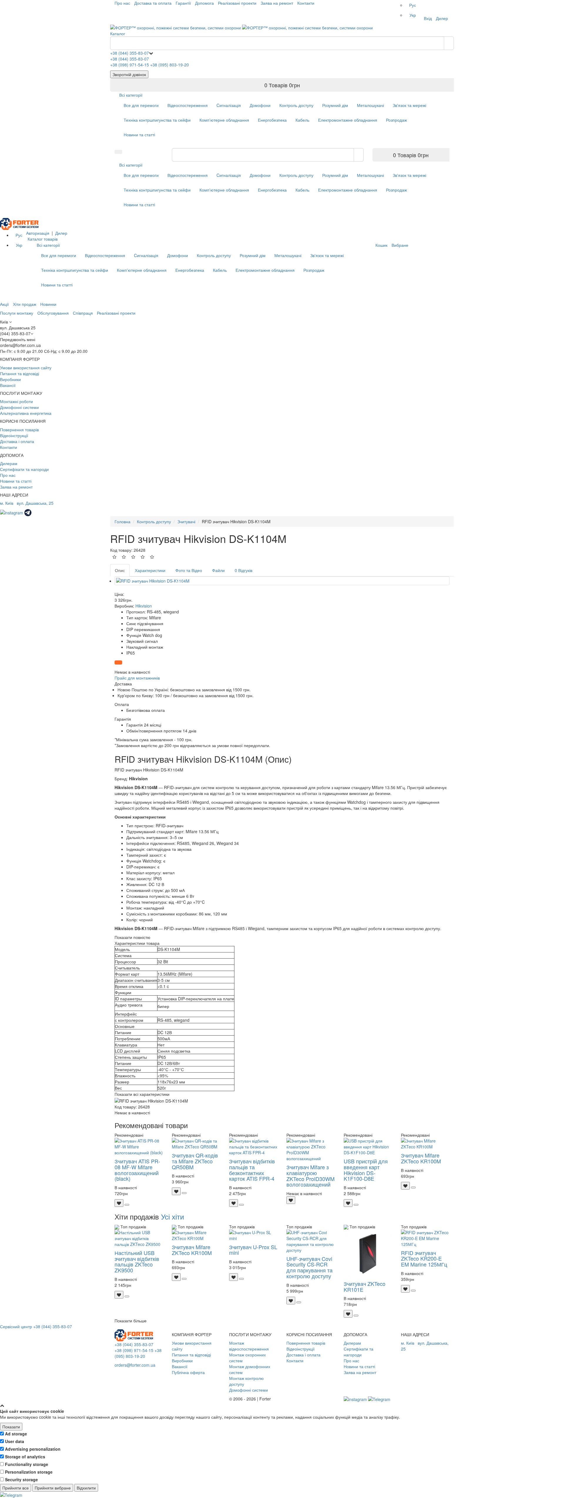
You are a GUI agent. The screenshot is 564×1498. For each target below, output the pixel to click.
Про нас (122, 3)
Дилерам (8, 463)
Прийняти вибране (53, 1488)
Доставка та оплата (153, 3)
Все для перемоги (141, 105)
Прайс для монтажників (137, 678)
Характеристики (150, 570)
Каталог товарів (43, 239)
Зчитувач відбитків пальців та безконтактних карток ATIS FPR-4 (252, 1169)
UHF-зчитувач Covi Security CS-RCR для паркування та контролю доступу (309, 1267)
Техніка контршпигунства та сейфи (157, 120)
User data (14, 1441)
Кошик (381, 245)
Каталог (117, 33)
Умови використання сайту (25, 367)
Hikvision (143, 606)
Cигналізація (228, 105)
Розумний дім (335, 105)
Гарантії (183, 3)
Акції (4, 304)
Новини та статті (139, 134)
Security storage (21, 1479)
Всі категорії (130, 95)
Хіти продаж (24, 304)
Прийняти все (15, 1488)
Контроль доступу (296, 105)
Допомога (204, 3)
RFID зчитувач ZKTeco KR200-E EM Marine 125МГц (424, 1258)
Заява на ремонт (277, 3)
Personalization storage (29, 1472)
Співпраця (83, 313)
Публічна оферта (188, 1372)
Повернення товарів (19, 429)
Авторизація (37, 233)
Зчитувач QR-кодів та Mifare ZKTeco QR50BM (195, 1161)
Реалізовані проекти (237, 3)
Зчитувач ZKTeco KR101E (364, 1286)
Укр (412, 15)
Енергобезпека (272, 120)
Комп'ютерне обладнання (224, 120)
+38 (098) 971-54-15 (129, 65)
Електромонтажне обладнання (347, 120)
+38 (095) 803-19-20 (169, 65)
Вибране (400, 245)
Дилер (442, 18)
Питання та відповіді (19, 373)
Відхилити (86, 1488)
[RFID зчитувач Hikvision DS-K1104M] (282, 580)
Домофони (260, 105)
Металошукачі (370, 105)
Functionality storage (26, 1464)
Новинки (48, 304)
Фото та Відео (188, 570)
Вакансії (8, 385)
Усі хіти (172, 1216)
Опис (120, 570)
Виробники (10, 379)
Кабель (302, 120)
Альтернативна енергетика (25, 413)
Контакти (305, 3)
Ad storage (16, 1434)
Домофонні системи (19, 407)
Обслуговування (53, 313)
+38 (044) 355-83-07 (129, 53)
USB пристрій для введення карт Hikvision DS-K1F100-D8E (366, 1169)
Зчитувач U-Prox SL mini (253, 1250)
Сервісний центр (16, 1326)
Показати (11, 1427)
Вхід (428, 18)
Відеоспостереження (187, 105)
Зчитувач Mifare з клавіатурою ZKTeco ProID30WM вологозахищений (310, 1175)
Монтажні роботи (16, 401)
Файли (218, 570)
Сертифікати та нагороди (24, 469)
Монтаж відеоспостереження (249, 1346)
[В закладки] (119, 1203)
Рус (412, 5)
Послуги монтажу (16, 313)
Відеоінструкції (14, 435)
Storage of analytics (25, 1457)
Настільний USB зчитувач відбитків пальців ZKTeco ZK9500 (137, 1261)
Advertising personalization (33, 1449)
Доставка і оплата (17, 441)
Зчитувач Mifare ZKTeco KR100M (421, 1158)
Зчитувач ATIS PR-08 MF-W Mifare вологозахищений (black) (137, 1169)
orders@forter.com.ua (135, 1365)
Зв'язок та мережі (409, 105)
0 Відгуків (243, 570)
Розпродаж (396, 120)
